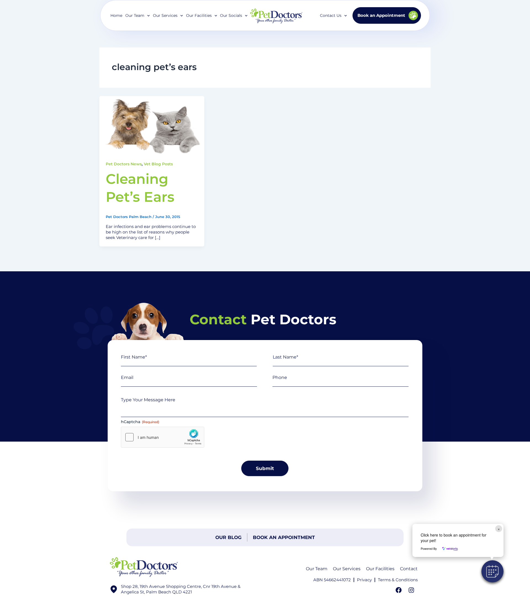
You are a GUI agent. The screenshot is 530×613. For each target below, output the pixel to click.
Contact (409, 568)
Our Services (347, 568)
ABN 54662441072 (332, 579)
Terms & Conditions (398, 579)
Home (116, 15)
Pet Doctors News (124, 163)
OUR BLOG (228, 537)
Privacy (364, 579)
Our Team (316, 568)
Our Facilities (199, 15)
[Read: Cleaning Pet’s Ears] (151, 125)
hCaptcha (140, 421)
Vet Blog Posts (158, 163)
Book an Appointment (284, 537)
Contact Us (330, 15)
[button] (492, 571)
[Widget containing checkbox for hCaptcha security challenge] (162, 437)
